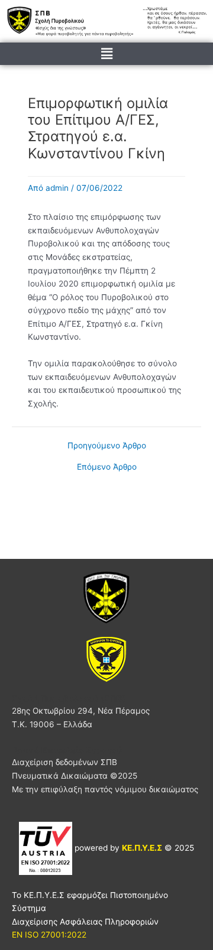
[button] (106, 53)
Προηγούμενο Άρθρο (106, 446)
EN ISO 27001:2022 (49, 934)
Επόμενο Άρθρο (107, 467)
